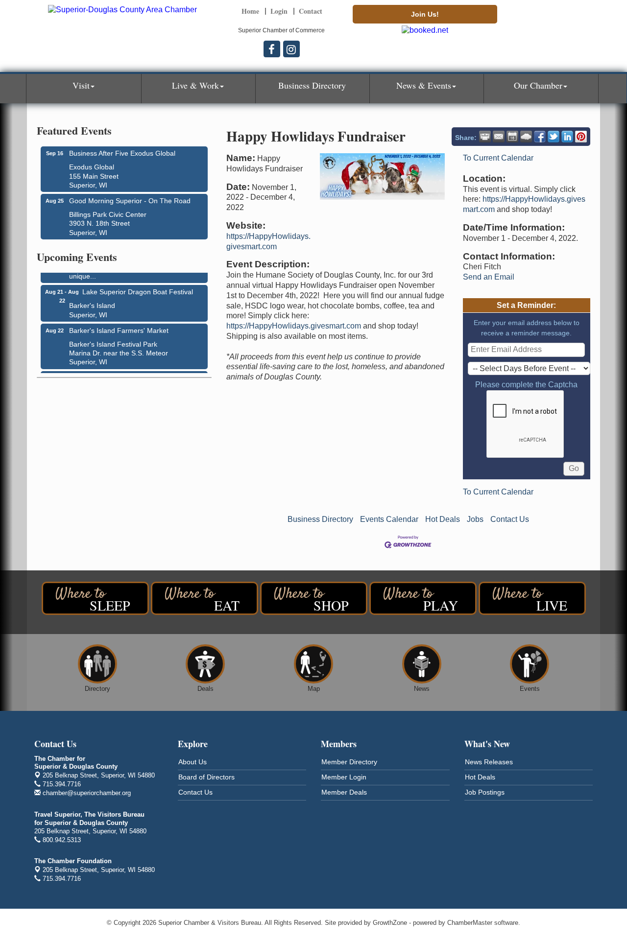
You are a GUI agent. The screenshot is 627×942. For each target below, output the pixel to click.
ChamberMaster (469, 922)
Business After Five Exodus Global (122, 153)
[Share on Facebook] (540, 136)
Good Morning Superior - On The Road (130, 201)
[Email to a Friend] (499, 136)
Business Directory (312, 85)
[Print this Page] (485, 136)
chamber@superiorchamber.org (86, 793)
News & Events (423, 85)
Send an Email (488, 277)
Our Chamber (538, 85)
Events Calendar (389, 519)
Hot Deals (442, 519)
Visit (81, 85)
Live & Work (195, 85)
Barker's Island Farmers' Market (119, 327)
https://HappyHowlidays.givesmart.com (293, 326)
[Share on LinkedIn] (567, 136)
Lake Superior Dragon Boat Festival (137, 289)
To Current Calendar (498, 158)
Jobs (475, 519)
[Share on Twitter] (553, 136)
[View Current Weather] (526, 136)
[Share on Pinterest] (581, 136)
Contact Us (509, 519)
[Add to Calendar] (512, 136)
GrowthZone (390, 922)
